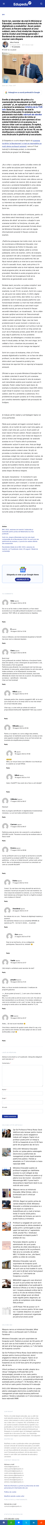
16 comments (16, 47)
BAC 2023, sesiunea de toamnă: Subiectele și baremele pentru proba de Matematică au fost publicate (18, 532)
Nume (4, 1089)
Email (4, 1098)
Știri (3, 14)
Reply (4, 622)
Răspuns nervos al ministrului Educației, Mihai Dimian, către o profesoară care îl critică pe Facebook (20, 1331)
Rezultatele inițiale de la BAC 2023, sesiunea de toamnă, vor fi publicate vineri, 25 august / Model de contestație (20, 549)
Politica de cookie (10, 1492)
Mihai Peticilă (14, 42)
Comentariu (6, 1063)
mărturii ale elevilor (32, 114)
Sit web (4, 1107)
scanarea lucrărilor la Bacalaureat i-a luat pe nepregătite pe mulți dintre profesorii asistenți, (22, 143)
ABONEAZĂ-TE (23, 579)
